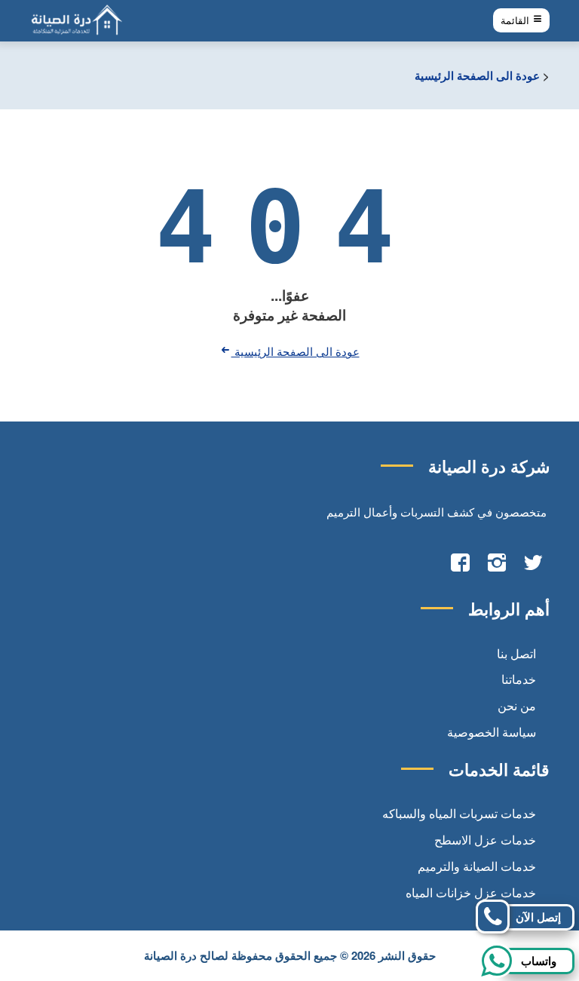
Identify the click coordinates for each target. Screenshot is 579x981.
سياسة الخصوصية (491, 731)
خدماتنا (518, 679)
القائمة (516, 20)
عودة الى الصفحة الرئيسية (477, 75)
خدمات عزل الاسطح (485, 839)
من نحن (517, 705)
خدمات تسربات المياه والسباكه (459, 813)
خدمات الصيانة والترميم (477, 866)
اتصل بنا (516, 653)
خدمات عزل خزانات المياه (471, 892)
